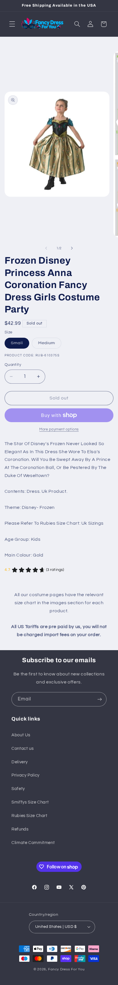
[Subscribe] (99, 699)
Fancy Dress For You (66, 969)
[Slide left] (46, 248)
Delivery (19, 762)
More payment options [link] (59, 429)
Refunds (19, 829)
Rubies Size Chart (29, 816)
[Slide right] (72, 248)
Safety (18, 789)
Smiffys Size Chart (30, 802)
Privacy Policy (25, 775)
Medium (49, 345)
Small (20, 345)
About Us (20, 735)
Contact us (22, 748)
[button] (12, 24)
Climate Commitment (33, 843)
